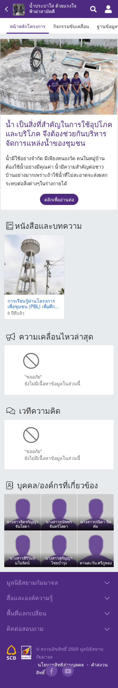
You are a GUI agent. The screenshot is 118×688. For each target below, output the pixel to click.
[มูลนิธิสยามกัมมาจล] (26, 652)
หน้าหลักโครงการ (28, 26)
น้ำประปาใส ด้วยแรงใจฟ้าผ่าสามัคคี (52, 8)
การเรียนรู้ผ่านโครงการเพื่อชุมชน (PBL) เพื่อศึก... (33, 303)
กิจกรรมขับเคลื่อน (71, 26)
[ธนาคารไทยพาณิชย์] (11, 652)
